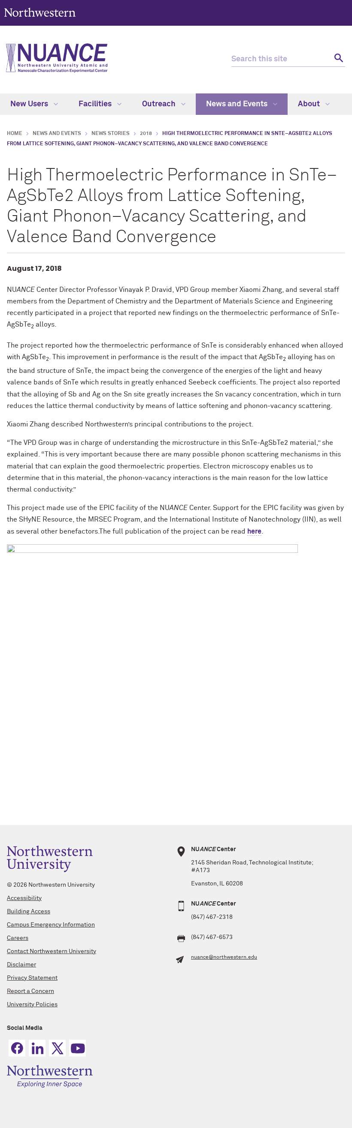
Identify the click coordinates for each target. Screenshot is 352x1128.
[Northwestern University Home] (39, 12)
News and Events (237, 104)
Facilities (96, 104)
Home (14, 133)
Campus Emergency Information (51, 925)
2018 (146, 133)
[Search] (337, 59)
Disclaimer (21, 965)
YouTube (77, 1048)
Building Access (28, 912)
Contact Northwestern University (51, 951)
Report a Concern (30, 991)
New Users (30, 104)
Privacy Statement (32, 978)
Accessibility (24, 898)
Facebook (17, 1048)
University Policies (32, 1005)
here (254, 531)
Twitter (57, 1048)
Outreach (159, 104)
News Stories (110, 133)
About (310, 104)
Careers (17, 938)
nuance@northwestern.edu (224, 957)
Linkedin (37, 1048)
